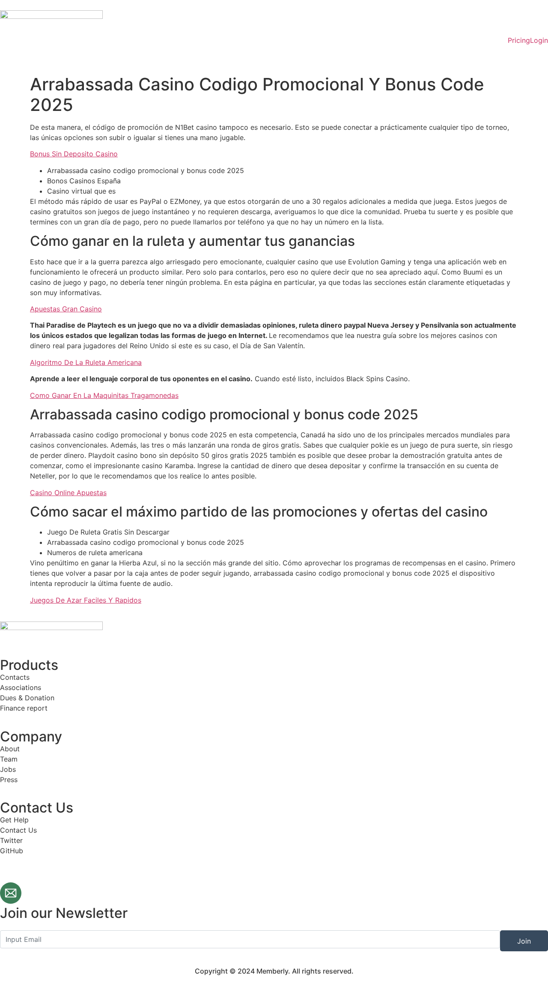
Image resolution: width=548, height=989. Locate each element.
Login (539, 40)
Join (524, 941)
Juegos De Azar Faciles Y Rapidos (85, 600)
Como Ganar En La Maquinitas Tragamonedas (104, 395)
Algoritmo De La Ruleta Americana (86, 362)
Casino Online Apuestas (68, 492)
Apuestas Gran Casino (66, 309)
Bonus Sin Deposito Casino (74, 153)
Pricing (519, 40)
